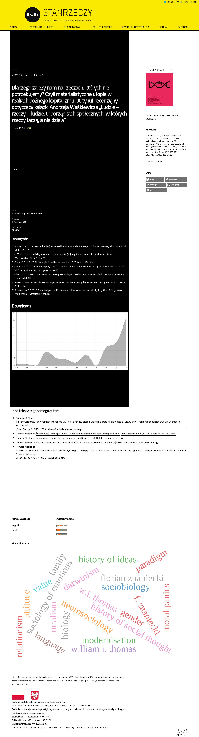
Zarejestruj (182, 2)
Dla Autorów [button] (72, 27)
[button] (155, 179)
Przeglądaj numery (41, 27)
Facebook (183, 27)
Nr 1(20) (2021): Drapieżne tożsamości (28, 75)
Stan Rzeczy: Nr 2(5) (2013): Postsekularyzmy (99, 438)
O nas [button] (13, 27)
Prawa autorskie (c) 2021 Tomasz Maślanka (163, 117)
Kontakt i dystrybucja (135, 27)
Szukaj (163, 27)
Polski (15, 530)
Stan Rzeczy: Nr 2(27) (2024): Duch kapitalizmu (41, 458)
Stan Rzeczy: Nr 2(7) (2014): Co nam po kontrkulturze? (148, 434)
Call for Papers (102, 27)
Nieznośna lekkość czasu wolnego (75, 442)
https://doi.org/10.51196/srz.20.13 (27, 213)
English (15, 525)
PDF (15, 169)
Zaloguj (193, 2)
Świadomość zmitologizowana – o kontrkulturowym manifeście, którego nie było (78, 434)
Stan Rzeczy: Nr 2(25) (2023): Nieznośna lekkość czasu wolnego (49, 429)
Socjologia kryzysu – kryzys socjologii (56, 438)
